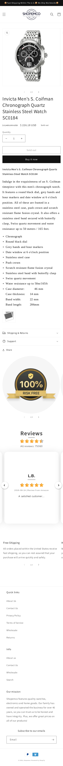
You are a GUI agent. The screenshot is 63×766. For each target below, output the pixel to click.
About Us (11, 600)
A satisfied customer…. (31, 496)
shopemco (27, 760)
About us (11, 657)
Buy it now (31, 159)
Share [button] (9, 349)
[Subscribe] (52, 740)
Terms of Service (14, 622)
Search (10, 679)
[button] (4, 14)
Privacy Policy (13, 615)
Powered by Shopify (38, 760)
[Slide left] (24, 92)
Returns (10, 637)
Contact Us (12, 608)
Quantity (6, 132)
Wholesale (11, 630)
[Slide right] (38, 92)
